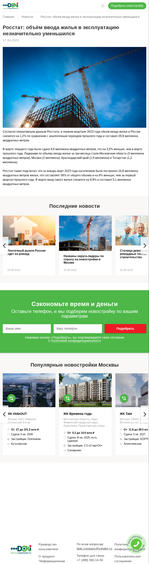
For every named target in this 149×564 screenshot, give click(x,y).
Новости (27, 16)
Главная (8, 16)
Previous (4, 246)
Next (145, 246)
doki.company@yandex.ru (94, 548)
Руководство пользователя (48, 547)
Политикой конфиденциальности (76, 341)
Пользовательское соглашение (127, 559)
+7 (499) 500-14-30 (90, 560)
